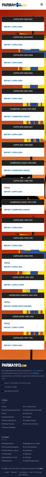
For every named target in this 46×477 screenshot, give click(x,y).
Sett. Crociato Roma (31, 424)
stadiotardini (7, 454)
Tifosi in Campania (9, 427)
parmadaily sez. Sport (10, 457)
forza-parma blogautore (11, 447)
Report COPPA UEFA (13, 27)
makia (34, 370)
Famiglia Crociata (30, 420)
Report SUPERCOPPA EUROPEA (17, 306)
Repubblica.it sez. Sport (32, 444)
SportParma (28, 450)
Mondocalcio (7, 461)
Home (6, 472)
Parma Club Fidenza (9, 420)
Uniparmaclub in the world (32, 410)
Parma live (27, 454)
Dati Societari (36, 472)
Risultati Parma (8, 444)
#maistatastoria (8, 417)
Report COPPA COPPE (14, 285)
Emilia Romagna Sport (31, 461)
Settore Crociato (8, 424)
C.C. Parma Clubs (30, 407)
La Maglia (23, 472)
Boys (5, 407)
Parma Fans (28, 414)
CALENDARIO (23, 475)
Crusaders (27, 417)
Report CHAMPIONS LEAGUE (17, 116)
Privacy (14, 472)
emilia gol (27, 457)
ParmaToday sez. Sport (10, 450)
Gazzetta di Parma (30, 447)
